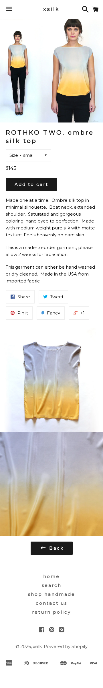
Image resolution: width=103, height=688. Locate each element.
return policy (51, 612)
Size (13, 155)
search (52, 585)
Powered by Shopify (66, 646)
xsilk (51, 9)
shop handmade (51, 594)
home (51, 576)
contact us (51, 603)
